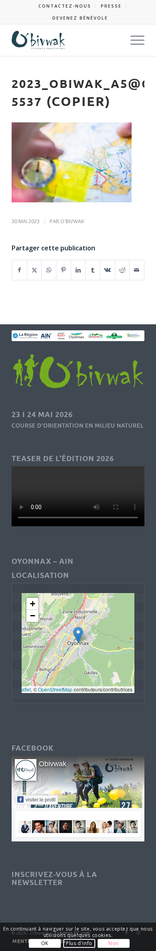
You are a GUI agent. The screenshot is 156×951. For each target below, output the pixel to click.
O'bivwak (72, 221)
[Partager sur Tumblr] (93, 270)
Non (113, 943)
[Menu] (133, 40)
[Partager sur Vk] (107, 270)
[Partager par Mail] (137, 270)
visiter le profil (41, 800)
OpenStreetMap (55, 689)
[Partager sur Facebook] (19, 270)
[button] (78, 635)
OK (44, 943)
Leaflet (23, 689)
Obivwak (52, 764)
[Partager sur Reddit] (122, 270)
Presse (111, 6)
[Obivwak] (65, 40)
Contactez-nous (64, 6)
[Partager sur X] (34, 270)
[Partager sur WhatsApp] (49, 270)
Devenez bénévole (80, 18)
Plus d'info (79, 943)
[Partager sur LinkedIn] (78, 270)
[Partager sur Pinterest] (63, 270)
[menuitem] (65, 6)
